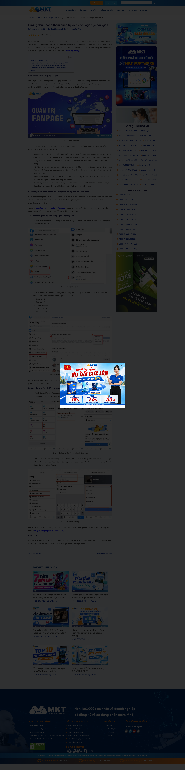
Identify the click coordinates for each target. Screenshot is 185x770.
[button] (121, 365)
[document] (92, 385)
